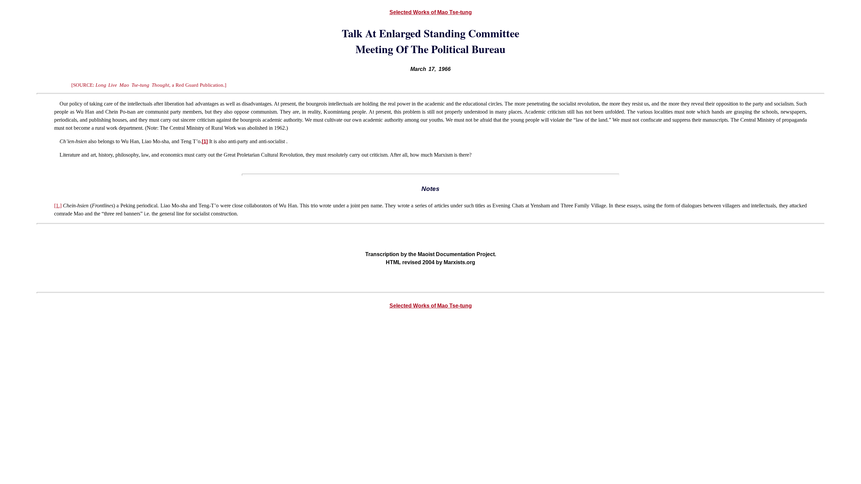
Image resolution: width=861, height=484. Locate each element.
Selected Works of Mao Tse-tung (430, 12)
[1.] (58, 205)
